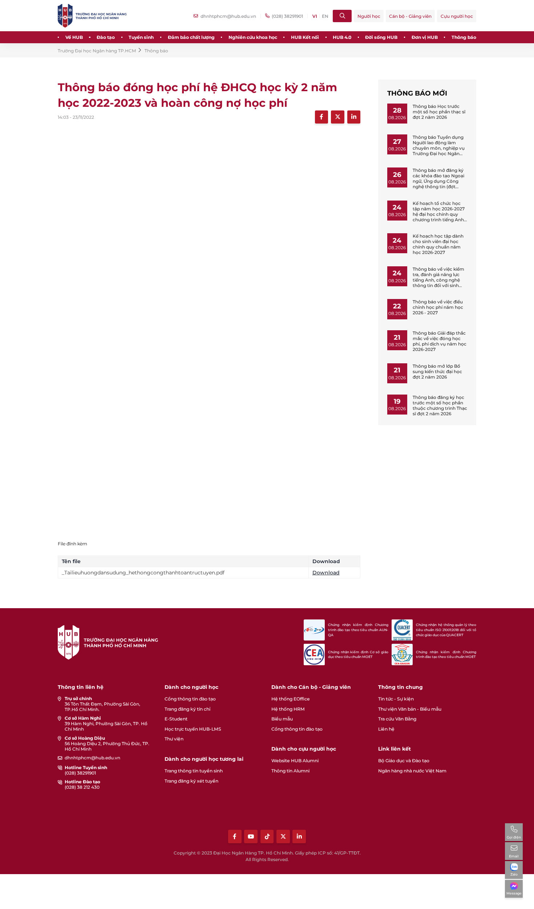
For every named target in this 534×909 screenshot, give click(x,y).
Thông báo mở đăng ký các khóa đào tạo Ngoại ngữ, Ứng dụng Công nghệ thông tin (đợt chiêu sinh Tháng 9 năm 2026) (439, 183)
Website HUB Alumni (295, 760)
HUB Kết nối (305, 37)
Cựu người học (457, 16)
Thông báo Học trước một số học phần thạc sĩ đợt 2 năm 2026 (439, 112)
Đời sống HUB (381, 37)
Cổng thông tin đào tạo (190, 699)
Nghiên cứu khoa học (252, 37)
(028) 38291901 (80, 773)
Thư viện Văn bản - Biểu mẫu (409, 709)
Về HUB (74, 37)
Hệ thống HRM (288, 709)
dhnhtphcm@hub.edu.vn (92, 757)
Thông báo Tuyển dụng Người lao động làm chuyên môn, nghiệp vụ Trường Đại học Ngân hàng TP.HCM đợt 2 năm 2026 (439, 150)
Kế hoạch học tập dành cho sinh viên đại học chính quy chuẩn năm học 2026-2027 (438, 244)
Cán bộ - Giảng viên (410, 16)
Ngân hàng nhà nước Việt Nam (412, 770)
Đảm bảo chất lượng (191, 37)
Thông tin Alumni (290, 770)
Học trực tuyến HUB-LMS (193, 729)
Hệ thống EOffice (290, 699)
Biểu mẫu (282, 719)
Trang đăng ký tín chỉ (187, 709)
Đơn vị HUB (425, 37)
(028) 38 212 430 (82, 787)
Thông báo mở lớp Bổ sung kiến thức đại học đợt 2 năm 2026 (437, 371)
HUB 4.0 (342, 37)
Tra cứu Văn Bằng (397, 719)
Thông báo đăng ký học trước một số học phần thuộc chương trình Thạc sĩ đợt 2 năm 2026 (440, 405)
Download (326, 572)
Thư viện (174, 739)
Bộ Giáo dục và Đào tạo (403, 760)
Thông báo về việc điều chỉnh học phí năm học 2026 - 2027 (438, 307)
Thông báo (464, 37)
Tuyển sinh (141, 37)
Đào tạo (106, 37)
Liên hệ (386, 729)
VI (314, 16)
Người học (368, 16)
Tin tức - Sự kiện (396, 699)
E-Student (176, 719)
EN (325, 16)
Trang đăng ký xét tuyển (191, 781)
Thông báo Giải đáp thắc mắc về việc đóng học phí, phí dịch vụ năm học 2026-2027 (439, 341)
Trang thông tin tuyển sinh (194, 770)
